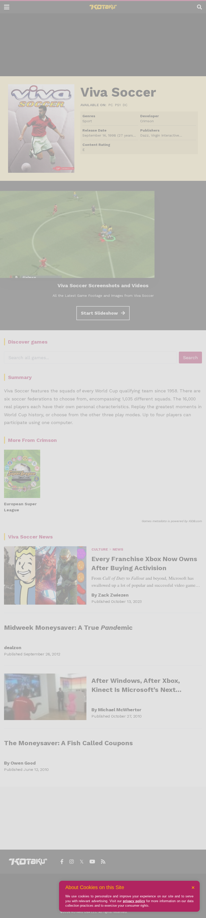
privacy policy (134, 901)
